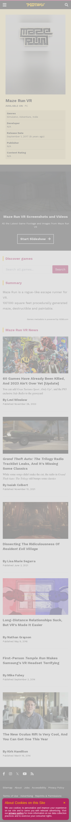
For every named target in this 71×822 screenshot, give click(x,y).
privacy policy (16, 813)
